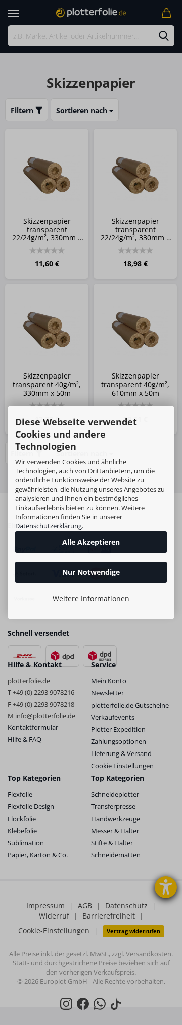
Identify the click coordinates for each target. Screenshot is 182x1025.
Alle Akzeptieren (91, 542)
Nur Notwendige (91, 572)
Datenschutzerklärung (48, 525)
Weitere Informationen (91, 598)
